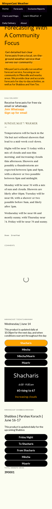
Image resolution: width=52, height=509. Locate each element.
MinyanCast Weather (15, 3)
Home (5, 8)
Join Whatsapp (14, 109)
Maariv (26, 362)
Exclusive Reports (36, 8)
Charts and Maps (10, 16)
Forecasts (18, 8)
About (24, 23)
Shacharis (26, 343)
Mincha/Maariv (26, 356)
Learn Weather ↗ (32, 15)
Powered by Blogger (28, 489)
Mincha (26, 349)
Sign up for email (15, 112)
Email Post (15, 235)
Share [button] (6, 235)
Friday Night (26, 437)
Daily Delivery (9, 23)
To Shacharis (26, 443)
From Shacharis (26, 450)
